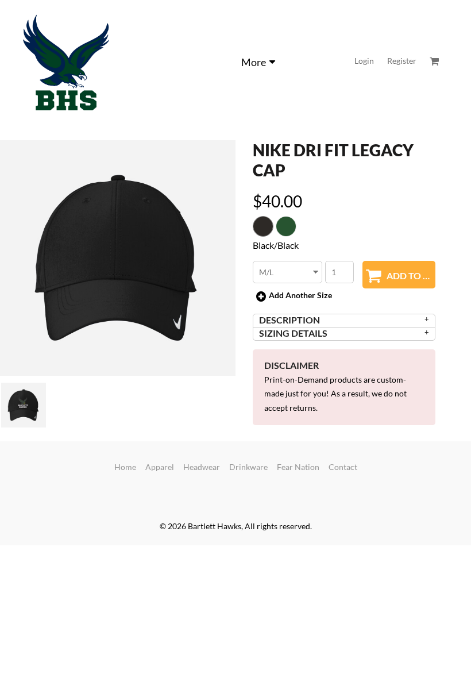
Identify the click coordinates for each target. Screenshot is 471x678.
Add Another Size (300, 295)
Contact (343, 467)
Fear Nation (298, 467)
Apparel (159, 467)
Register (401, 61)
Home (125, 467)
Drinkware (248, 467)
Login (364, 61)
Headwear (201, 467)
